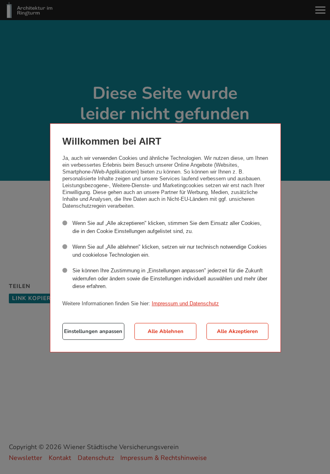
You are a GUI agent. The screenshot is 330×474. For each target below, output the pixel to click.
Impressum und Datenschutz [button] (185, 303)
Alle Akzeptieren (237, 331)
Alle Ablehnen (166, 331)
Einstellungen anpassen (93, 331)
